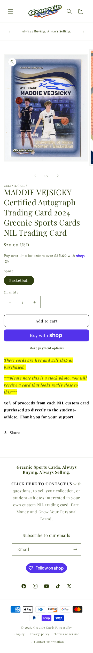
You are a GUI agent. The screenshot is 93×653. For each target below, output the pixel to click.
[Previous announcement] (9, 31)
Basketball (19, 280)
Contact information (49, 642)
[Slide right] (58, 175)
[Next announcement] (83, 31)
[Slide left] (35, 175)
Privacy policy (40, 634)
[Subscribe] (75, 549)
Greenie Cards (44, 627)
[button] (10, 11)
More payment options (46, 348)
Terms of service (67, 634)
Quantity (11, 292)
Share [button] (15, 432)
